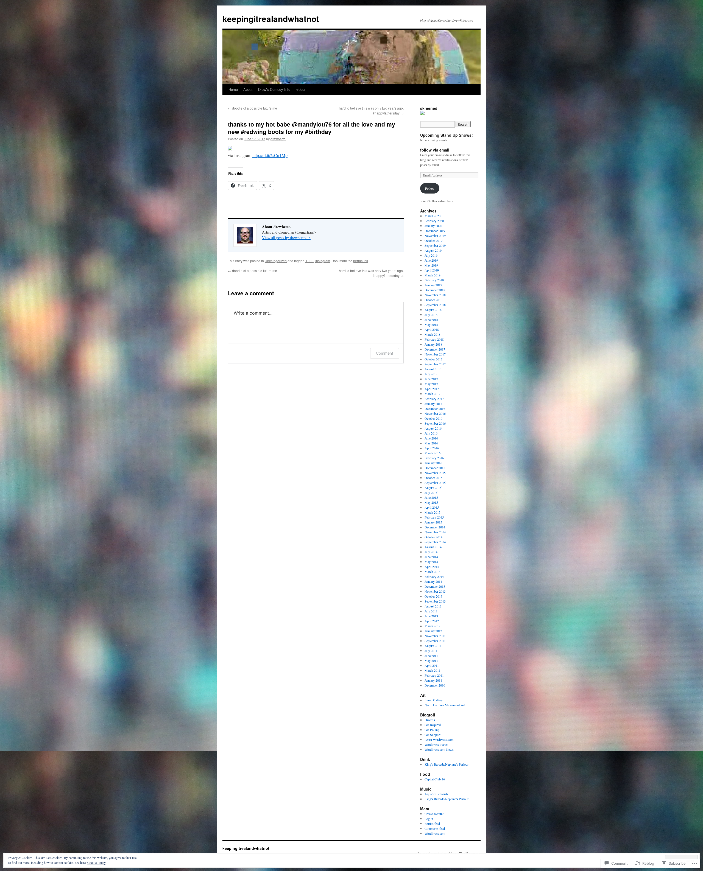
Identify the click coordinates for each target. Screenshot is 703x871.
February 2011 (434, 675)
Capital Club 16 (435, 779)
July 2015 (431, 492)
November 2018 (435, 295)
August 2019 (433, 250)
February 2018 (434, 339)
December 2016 (435, 408)
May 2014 (431, 561)
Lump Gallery (434, 700)
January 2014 (433, 581)
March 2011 (432, 670)
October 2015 (433, 477)
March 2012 (432, 626)
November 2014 (435, 532)
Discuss (430, 720)
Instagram (322, 260)
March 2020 (432, 216)
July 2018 (431, 314)
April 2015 (432, 507)
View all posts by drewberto (286, 237)
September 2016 (435, 423)
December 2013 (435, 586)
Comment (384, 353)
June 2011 (431, 655)
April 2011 (432, 665)
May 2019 (431, 265)
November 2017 (435, 354)
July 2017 (431, 374)
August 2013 (433, 606)
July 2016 (431, 433)
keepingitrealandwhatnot (270, 18)
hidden (301, 89)
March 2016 (432, 453)
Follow (429, 188)
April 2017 (432, 389)
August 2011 (433, 645)
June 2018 (431, 319)
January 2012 (433, 631)
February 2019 (434, 280)
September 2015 (435, 482)
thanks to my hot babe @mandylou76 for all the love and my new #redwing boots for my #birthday (311, 128)
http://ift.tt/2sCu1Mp (270, 155)
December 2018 (435, 290)
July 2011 (431, 650)
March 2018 (432, 334)
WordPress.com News (439, 749)
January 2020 (433, 225)
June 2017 (431, 379)
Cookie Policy (96, 862)
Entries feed (432, 823)
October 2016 (433, 418)
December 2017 (435, 349)
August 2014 (433, 547)
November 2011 (435, 636)
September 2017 (435, 364)
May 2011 (431, 660)
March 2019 (432, 275)
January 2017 (433, 403)
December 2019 (435, 230)
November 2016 (435, 413)
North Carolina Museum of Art (445, 705)
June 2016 (431, 438)
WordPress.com (435, 833)
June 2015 (431, 497)
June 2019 (431, 260)
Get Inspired (433, 724)
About (248, 89)
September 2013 (435, 601)
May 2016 (431, 443)
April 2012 (432, 621)
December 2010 (435, 685)
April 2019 (432, 270)
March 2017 (432, 393)
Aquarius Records (436, 794)
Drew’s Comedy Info (274, 89)
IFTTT (309, 260)
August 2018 (433, 309)
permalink (360, 260)
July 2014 (431, 552)
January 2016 (433, 463)
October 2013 (433, 596)
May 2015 (431, 502)
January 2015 (433, 522)
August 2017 (433, 369)
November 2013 (435, 591)
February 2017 (434, 398)
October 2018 (433, 300)
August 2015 (433, 487)
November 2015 (435, 472)
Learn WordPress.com (439, 739)
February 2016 (434, 458)
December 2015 (435, 468)
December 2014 (435, 527)
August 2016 (433, 428)
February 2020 (434, 221)
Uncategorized (276, 260)
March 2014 (432, 571)
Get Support (432, 734)
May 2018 (431, 324)
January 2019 (433, 285)
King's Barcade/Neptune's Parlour (446, 764)
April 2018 (432, 329)
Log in (429, 818)
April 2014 (432, 566)
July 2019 (431, 255)
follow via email (434, 150)
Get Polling (432, 729)
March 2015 (432, 512)
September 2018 (435, 305)
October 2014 (433, 537)
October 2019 (433, 240)
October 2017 (433, 359)
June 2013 (431, 616)
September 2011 (435, 640)
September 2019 (435, 245)
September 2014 (435, 542)
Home (233, 89)
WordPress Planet (436, 744)
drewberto (278, 138)
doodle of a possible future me (252, 108)
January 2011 (433, 680)
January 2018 (433, 344)
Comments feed (435, 828)
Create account (434, 813)
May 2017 (431, 384)
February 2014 (434, 576)
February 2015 (434, 517)
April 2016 (432, 448)
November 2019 (435, 235)
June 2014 (431, 556)
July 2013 (431, 611)
